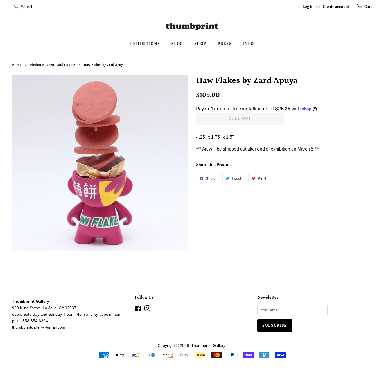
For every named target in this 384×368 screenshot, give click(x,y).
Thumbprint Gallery (208, 346)
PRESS (225, 44)
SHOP (200, 44)
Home (16, 65)
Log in (308, 7)
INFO (248, 44)
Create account (336, 7)
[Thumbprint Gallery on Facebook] (138, 310)
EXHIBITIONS (145, 44)
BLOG (177, 44)
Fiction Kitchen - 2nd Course (52, 65)
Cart (368, 7)
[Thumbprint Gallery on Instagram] (147, 310)
